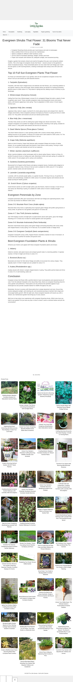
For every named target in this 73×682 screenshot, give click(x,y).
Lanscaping (27, 31)
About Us (5, 34)
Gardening (19, 31)
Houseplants (11, 31)
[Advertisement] (36, 10)
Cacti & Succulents (57, 31)
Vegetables (35, 31)
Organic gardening (45, 31)
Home (4, 31)
